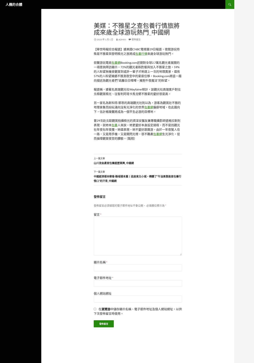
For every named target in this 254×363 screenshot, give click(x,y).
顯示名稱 (100, 262)
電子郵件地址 (103, 278)
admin (122, 39)
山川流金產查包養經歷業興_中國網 (114, 160)
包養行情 (141, 53)
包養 (115, 125)
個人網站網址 (103, 293)
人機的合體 (14, 4)
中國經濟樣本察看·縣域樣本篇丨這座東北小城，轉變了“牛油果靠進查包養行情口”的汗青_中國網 (137, 176)
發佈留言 (136, 39)
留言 (97, 214)
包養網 (116, 62)
